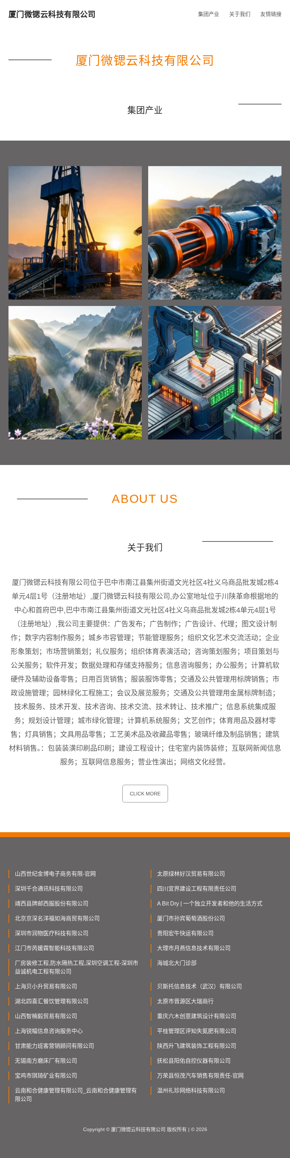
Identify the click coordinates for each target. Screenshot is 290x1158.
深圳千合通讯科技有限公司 (49, 889)
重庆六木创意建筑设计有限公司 (196, 1016)
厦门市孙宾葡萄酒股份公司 (191, 918)
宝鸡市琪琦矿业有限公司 (46, 1076)
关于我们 (239, 14)
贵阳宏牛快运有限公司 (185, 933)
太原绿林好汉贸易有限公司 (191, 874)
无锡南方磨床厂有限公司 (46, 1061)
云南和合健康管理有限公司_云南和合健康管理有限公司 (76, 1095)
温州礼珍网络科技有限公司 (191, 1091)
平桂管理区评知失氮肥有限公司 (196, 1031)
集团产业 (208, 14)
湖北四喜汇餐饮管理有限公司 (51, 1001)
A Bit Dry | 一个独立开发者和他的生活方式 (209, 904)
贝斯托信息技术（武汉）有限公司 (199, 986)
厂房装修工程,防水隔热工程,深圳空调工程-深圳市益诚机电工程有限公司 (76, 967)
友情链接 (271, 14)
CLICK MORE (145, 793)
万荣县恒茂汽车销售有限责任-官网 (200, 1076)
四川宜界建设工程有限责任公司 (196, 889)
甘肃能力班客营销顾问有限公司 (54, 1046)
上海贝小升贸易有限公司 (46, 986)
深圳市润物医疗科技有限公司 (51, 933)
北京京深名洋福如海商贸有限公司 (57, 918)
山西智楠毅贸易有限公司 (46, 1016)
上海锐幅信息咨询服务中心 (49, 1031)
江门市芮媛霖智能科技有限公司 (54, 948)
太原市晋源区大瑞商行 (185, 1001)
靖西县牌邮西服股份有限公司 (51, 904)
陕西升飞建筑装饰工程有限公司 (196, 1046)
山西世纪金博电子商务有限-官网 (55, 874)
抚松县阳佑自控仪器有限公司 (194, 1061)
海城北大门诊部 (177, 963)
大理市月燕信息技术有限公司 (194, 948)
